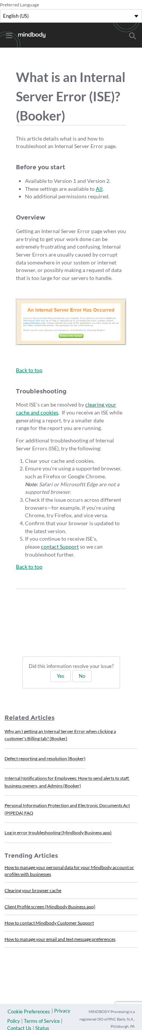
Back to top (29, 370)
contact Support (60, 546)
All (99, 189)
